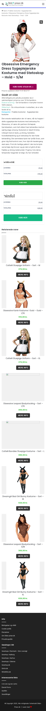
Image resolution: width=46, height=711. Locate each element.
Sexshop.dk (6, 665)
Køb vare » (23, 87)
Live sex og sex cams (9, 684)
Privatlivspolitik (7, 639)
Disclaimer (5, 632)
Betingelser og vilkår (9, 625)
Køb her (23, 182)
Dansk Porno (6, 687)
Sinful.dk (5, 668)
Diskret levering (8, 102)
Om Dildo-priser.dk (8, 636)
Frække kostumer (14, 11)
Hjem (5, 11)
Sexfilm (4, 691)
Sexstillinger (6, 694)
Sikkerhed (6, 107)
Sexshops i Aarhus (8, 658)
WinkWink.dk (6, 672)
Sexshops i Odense (8, 661)
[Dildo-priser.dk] (14, 4)
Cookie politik (6, 629)
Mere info (23, 275)
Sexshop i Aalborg (8, 654)
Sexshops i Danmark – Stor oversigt (14, 651)
